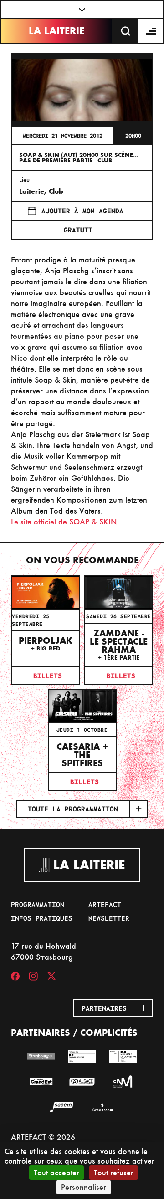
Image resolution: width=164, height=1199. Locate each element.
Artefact (104, 904)
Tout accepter (56, 1172)
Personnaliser (83, 1187)
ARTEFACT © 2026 (43, 1137)
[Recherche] (125, 31)
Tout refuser (113, 1172)
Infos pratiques (41, 917)
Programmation (37, 904)
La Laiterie (56, 31)
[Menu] (151, 31)
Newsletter (108, 917)
